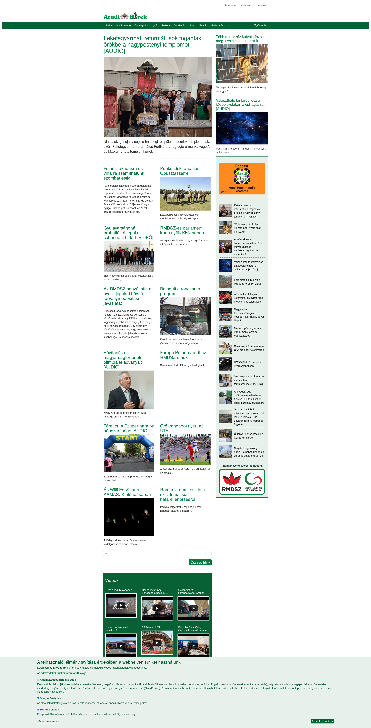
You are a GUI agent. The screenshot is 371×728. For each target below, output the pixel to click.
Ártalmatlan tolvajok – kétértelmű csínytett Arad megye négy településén (248, 297)
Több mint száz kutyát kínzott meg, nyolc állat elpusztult (240, 38)
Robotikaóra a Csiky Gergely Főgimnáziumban (193, 628)
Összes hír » (200, 562)
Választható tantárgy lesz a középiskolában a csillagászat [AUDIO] (240, 104)
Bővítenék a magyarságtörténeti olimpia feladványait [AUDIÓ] (123, 359)
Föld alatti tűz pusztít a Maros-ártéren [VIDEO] (247, 281)
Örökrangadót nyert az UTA (181, 428)
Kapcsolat (261, 5)
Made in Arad (218, 25)
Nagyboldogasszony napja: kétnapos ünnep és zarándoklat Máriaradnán (249, 451)
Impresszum (231, 5)
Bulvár (203, 25)
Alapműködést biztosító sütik (58, 679)
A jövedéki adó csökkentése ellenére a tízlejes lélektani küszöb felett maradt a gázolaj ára (249, 397)
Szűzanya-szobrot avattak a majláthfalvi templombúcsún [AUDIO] (249, 379)
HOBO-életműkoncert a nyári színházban (247, 364)
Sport (192, 25)
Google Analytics (50, 698)
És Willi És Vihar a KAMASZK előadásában (127, 491)
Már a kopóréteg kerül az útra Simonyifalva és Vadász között (248, 331)
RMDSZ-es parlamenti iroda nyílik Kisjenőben (182, 230)
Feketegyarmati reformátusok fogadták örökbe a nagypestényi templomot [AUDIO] (152, 43)
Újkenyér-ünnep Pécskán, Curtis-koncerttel (249, 435)
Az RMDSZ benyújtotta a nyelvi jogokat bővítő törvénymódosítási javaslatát (127, 295)
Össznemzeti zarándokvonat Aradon (191, 591)
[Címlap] (126, 15)
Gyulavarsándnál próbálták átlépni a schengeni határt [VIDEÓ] (128, 232)
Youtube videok (49, 709)
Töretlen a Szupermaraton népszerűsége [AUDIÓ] (129, 428)
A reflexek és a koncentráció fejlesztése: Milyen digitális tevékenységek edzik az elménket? (248, 246)
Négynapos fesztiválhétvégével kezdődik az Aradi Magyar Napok (249, 314)
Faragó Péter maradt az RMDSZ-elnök (183, 354)
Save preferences (48, 721)
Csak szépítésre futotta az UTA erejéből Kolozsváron (249, 348)
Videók (112, 580)
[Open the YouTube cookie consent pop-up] (121, 605)
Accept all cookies (322, 721)
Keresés (261, 25)
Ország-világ (141, 25)
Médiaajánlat (247, 5)
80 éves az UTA (151, 627)
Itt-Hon (109, 25)
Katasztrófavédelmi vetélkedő (117, 628)
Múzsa (166, 25)
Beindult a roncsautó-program (181, 290)
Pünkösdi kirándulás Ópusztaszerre (179, 170)
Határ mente (123, 25)
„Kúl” (155, 25)
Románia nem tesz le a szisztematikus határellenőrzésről (182, 494)
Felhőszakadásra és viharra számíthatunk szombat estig (124, 173)
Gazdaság (180, 25)
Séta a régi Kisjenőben (119, 590)
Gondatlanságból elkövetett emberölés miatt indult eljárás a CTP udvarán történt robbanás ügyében (249, 416)
